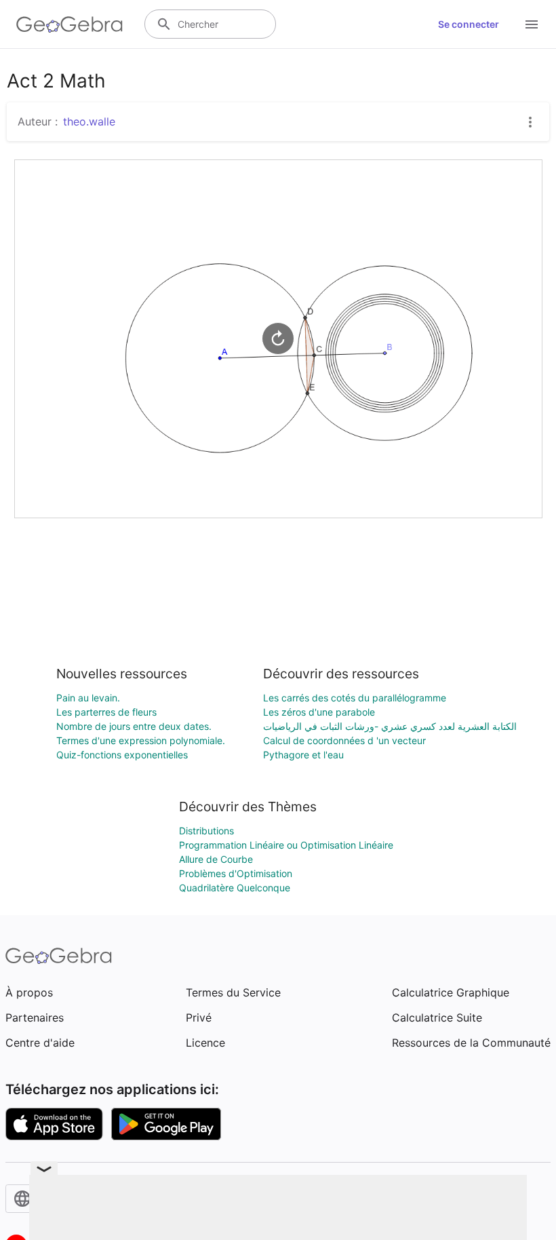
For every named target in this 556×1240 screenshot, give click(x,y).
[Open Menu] (531, 24)
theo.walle (89, 121)
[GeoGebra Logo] (69, 24)
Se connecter (468, 24)
